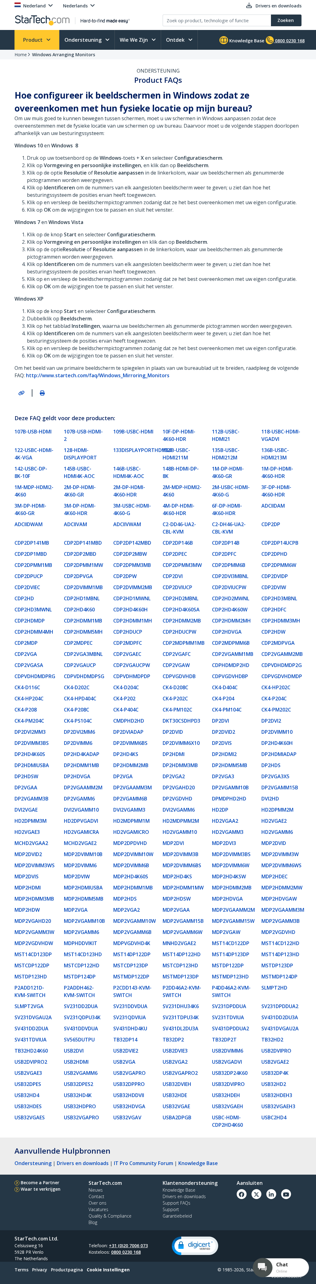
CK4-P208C (76, 709)
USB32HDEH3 (276, 1095)
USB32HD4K (78, 1095)
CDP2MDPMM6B (231, 643)
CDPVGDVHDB (179, 676)
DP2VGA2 (174, 776)
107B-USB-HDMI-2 (83, 435)
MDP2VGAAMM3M (282, 909)
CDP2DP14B (225, 542)
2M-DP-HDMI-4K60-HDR (129, 491)
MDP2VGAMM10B (84, 921)
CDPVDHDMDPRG (35, 676)
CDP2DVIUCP (177, 587)
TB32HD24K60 (31, 1050)
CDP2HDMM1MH (132, 620)
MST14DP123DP (230, 954)
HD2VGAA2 (225, 820)
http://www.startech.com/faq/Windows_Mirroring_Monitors (97, 375)
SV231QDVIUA (129, 1017)
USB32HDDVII (128, 1095)
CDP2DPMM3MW (182, 565)
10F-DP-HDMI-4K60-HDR (179, 435)
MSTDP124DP (80, 976)
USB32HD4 (27, 1095)
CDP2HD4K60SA (181, 609)
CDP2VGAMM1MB (232, 654)
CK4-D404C (225, 687)
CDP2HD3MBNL (279, 598)
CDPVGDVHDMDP (281, 676)
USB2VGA (124, 1061)
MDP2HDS (125, 898)
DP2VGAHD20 (179, 787)
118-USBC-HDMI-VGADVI (280, 435)
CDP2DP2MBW (130, 554)
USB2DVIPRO (276, 1050)
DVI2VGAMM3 (129, 809)
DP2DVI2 (271, 720)
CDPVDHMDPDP (131, 676)
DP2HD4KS (125, 754)
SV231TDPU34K (181, 1017)
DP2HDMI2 (224, 754)
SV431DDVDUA (81, 1028)
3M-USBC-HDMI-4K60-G (132, 509)
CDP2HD (24, 598)
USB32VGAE (176, 1106)
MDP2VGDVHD (278, 932)
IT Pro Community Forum (143, 1163)
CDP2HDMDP (30, 620)
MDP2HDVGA (227, 898)
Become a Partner (40, 1182)
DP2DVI (220, 720)
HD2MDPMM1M (131, 820)
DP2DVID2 (223, 732)
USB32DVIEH (177, 1084)
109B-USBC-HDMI (133, 431)
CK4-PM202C (276, 709)
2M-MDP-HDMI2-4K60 (182, 491)
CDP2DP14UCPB (279, 542)
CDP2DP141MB (32, 542)
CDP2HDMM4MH (34, 631)
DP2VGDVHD (177, 798)
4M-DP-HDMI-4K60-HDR (178, 509)
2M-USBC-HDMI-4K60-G (231, 491)
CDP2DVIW (273, 587)
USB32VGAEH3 (278, 1106)
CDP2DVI (173, 576)
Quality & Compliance (110, 1216)
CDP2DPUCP (29, 576)
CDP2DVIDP (274, 576)
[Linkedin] (271, 1194)
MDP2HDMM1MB (133, 887)
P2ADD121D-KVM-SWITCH (30, 991)
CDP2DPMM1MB (33, 565)
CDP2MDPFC (127, 643)
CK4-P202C (175, 698)
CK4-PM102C (177, 709)
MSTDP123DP (277, 965)
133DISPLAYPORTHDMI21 (135, 450)
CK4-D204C (126, 687)
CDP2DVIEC (27, 587)
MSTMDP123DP (181, 976)
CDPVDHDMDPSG (84, 676)
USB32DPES (28, 1084)
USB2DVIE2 (125, 1050)
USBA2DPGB (177, 1117)
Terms (21, 1270)
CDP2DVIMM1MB (83, 587)
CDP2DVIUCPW (229, 587)
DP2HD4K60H (277, 743)
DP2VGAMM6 (79, 798)
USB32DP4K (275, 1073)
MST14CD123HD (83, 954)
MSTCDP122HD (81, 965)
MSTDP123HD (31, 976)
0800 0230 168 (126, 1252)
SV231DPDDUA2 (279, 1006)
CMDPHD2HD (128, 720)
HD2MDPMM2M (181, 820)
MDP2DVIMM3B (180, 854)
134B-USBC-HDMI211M (176, 454)
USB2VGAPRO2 (180, 1073)
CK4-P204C (274, 698)
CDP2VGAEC (127, 654)
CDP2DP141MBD (83, 542)
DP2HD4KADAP (81, 754)
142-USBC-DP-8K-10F (31, 472)
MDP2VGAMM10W (134, 921)
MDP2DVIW (77, 876)
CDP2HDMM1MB (83, 620)
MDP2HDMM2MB (232, 887)
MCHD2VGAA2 (31, 843)
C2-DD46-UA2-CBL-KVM (179, 528)
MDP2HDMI (28, 887)
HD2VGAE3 (27, 832)
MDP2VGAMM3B (280, 921)
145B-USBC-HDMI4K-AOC (79, 472)
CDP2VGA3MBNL (83, 654)
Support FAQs (176, 1203)
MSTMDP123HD (230, 976)
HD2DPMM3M (31, 820)
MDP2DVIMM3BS (231, 854)
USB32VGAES (30, 1117)
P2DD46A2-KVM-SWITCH (182, 991)
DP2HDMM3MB (180, 765)
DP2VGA (123, 776)
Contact (96, 1196)
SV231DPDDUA (229, 1006)
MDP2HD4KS (177, 876)
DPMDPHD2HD (229, 798)
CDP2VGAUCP (80, 665)
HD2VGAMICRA (81, 832)
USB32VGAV (127, 1117)
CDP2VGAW (176, 665)
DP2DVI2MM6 (79, 732)
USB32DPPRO (129, 1084)
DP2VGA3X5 (275, 776)
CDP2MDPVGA (278, 643)
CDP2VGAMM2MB (282, 654)
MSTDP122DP (228, 965)
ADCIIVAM (75, 524)
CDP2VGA (26, 654)
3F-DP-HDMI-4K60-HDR (276, 491)
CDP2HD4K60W (229, 609)
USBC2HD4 (273, 1117)
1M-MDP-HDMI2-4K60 (34, 491)
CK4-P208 (26, 709)
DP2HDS (271, 765)
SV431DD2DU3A (279, 1017)
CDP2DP (270, 524)
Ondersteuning (83, 39)
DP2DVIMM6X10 (181, 743)
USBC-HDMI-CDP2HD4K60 (227, 1121)
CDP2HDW (273, 631)
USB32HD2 (273, 1084)
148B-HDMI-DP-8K (181, 472)
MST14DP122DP (132, 954)
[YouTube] (286, 1194)
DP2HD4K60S (30, 754)
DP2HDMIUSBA (32, 765)
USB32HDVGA (129, 1106)
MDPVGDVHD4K (131, 943)
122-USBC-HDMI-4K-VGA (34, 454)
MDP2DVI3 (224, 843)
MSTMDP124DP (279, 976)
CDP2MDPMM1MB (184, 643)
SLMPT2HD (274, 987)
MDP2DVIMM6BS (182, 865)
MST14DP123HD (280, 954)
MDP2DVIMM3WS (35, 865)
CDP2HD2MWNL (230, 598)
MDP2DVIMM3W (280, 854)
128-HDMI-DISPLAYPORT (80, 454)
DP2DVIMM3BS (32, 743)
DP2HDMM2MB (130, 765)
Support (171, 1209)
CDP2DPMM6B (228, 565)
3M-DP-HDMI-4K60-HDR (80, 509)
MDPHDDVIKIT (80, 943)
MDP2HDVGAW (279, 898)
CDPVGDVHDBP (230, 676)
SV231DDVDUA (130, 1006)
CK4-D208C (175, 687)
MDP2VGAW (226, 932)
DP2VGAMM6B (130, 798)
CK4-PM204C (29, 720)
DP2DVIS (222, 743)
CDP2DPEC (175, 554)
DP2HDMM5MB (229, 765)
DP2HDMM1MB (81, 765)
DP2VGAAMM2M (83, 787)
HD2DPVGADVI (81, 820)
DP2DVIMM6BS (130, 743)
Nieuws (96, 1190)
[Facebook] (242, 1194)
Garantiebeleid (177, 1216)
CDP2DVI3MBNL (230, 576)
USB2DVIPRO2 (31, 1061)
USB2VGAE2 (275, 1061)
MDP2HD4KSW (229, 876)
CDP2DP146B (178, 542)
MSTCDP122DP (32, 965)
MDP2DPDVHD (130, 843)
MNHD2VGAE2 (179, 943)
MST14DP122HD (182, 954)
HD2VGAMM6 (277, 832)
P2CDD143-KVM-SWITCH (132, 991)
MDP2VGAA (176, 909)
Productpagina (67, 1270)
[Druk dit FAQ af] (42, 393)
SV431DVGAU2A (280, 1028)
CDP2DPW (125, 576)
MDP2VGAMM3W (34, 932)
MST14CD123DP (33, 954)
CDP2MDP (26, 643)
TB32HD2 (272, 1039)
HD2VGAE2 (274, 820)
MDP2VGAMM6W (182, 932)
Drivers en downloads (83, 1163)
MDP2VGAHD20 (33, 921)
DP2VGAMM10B (230, 787)
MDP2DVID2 (28, 854)
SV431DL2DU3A (180, 1028)
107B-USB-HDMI (33, 431)
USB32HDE (175, 1095)
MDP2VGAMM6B (132, 932)
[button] (195, 1246)
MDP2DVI (173, 843)
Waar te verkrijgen (40, 1189)
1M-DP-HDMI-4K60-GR (228, 472)
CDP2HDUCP (127, 631)
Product (33, 39)
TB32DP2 (173, 1039)
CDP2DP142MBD (132, 542)
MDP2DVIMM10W (133, 854)
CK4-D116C (27, 687)
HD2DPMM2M (277, 809)
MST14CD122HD (280, 943)
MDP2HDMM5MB (83, 898)
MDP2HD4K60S (130, 876)
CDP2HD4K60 (79, 609)
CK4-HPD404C (80, 698)
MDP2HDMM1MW (183, 887)
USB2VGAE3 (28, 1073)
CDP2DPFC (224, 554)
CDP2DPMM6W (278, 565)
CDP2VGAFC (177, 654)
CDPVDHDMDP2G (281, 665)
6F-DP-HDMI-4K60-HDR (227, 509)
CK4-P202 (124, 698)
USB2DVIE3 (175, 1050)
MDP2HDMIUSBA (83, 887)
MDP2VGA (76, 909)
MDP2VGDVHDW (34, 943)
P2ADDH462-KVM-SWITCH (79, 991)
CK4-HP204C (29, 698)
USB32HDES (28, 1106)
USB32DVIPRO (228, 1084)
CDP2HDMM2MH (231, 620)
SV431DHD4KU (130, 1028)
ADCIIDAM (273, 505)
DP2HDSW (26, 776)
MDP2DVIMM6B (131, 865)
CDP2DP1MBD (31, 554)
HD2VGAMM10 (180, 832)
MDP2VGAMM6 (81, 932)
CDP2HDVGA (227, 631)
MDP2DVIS (27, 876)
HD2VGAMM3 (227, 832)
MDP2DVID (273, 843)
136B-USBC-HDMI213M (275, 454)
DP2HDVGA (77, 776)
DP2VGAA (26, 787)
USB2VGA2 (175, 1061)
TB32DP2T (224, 1039)
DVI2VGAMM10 (81, 809)
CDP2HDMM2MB (182, 620)
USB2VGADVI (227, 1061)
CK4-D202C (76, 687)
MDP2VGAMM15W (233, 921)
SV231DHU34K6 (181, 1006)
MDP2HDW (27, 909)
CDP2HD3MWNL (33, 609)
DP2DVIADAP (128, 732)
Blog (93, 1222)
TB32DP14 (125, 1039)
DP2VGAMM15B (279, 787)
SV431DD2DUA (31, 1028)
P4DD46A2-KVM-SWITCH (231, 991)
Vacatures (98, 1209)
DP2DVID (173, 732)
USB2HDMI (76, 1061)
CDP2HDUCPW (179, 631)
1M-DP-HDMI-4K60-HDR (277, 472)
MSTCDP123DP (130, 965)
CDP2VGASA (29, 665)
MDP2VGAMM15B (183, 921)
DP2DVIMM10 (277, 732)
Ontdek (176, 39)
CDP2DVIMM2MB (132, 587)
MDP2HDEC (274, 876)
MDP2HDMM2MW (281, 887)
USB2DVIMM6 (227, 1050)
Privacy (39, 1270)
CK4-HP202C (275, 687)
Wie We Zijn (134, 39)
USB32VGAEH (227, 1106)
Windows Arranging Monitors (63, 54)
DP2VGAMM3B (31, 798)
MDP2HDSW (177, 898)
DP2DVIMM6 (78, 743)
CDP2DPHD (274, 554)
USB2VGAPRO (129, 1073)
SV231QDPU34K (82, 1017)
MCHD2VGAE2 (80, 843)
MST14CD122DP (230, 943)
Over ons (97, 1203)
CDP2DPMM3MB (132, 565)
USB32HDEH (226, 1095)
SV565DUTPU (79, 1039)
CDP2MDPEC (78, 643)
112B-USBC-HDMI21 (225, 435)
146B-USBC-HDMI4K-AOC (128, 472)
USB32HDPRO (80, 1106)
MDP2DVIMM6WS (281, 865)
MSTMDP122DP (131, 976)
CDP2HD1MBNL (82, 598)
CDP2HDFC (273, 609)
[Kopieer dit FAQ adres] (21, 393)
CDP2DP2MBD (80, 554)
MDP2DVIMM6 (80, 865)
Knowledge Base (246, 41)
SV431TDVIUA (31, 1039)
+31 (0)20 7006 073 (128, 1245)
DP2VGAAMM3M (132, 787)
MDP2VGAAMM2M (233, 909)
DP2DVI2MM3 (30, 732)
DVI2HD (270, 798)
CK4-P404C (126, 709)
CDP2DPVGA (78, 576)
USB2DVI (74, 1050)
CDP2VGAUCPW (131, 665)
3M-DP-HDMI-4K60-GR (30, 509)
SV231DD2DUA (81, 1006)
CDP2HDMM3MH (280, 620)
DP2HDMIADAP (279, 754)
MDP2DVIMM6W (230, 865)
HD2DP (220, 809)
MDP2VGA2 (126, 909)
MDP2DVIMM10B (83, 854)
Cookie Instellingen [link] (108, 1270)
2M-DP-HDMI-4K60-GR (80, 491)
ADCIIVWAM (127, 524)
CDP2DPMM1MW (83, 565)
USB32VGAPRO (81, 1117)
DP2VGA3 (223, 776)
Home (21, 54)
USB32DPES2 (78, 1084)
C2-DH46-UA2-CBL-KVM (229, 528)
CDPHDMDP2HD (230, 665)
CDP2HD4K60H (130, 609)
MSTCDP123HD (180, 965)
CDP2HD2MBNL (180, 598)
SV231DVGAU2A (33, 1017)
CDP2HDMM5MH (83, 631)
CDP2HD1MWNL (132, 598)
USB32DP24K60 (229, 1073)
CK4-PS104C (78, 720)
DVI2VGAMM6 (179, 809)
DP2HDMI (174, 754)
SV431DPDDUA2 (230, 1028)
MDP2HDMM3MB (34, 898)
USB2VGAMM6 (81, 1073)
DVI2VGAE (26, 809)
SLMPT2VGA (29, 1006)
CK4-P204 (223, 698)
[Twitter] (256, 1194)
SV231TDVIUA (228, 1017)
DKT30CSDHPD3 (181, 720)
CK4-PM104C (227, 709)
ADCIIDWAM (29, 524)
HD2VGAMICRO (131, 832)
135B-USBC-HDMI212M (225, 454)
